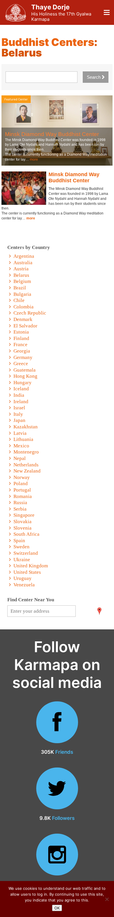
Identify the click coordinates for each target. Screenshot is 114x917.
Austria (21, 269)
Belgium (22, 281)
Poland (20, 483)
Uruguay (22, 578)
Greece (20, 363)
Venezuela (24, 585)
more (34, 159)
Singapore (23, 515)
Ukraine (21, 559)
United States (27, 572)
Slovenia (22, 528)
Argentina (23, 256)
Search (94, 77)
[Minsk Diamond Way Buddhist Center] (23, 188)
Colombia (23, 307)
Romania (22, 496)
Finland (21, 338)
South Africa (26, 534)
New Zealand (27, 471)
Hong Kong (25, 376)
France (20, 344)
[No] (107, 899)
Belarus (21, 275)
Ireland (20, 401)
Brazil (19, 288)
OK (57, 908)
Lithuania (23, 439)
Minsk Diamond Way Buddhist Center (52, 134)
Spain (19, 540)
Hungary (22, 382)
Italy (18, 414)
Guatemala (24, 370)
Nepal (19, 458)
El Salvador (25, 326)
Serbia (20, 509)
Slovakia (22, 521)
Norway (21, 477)
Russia (20, 502)
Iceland (21, 388)
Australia (22, 262)
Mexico (21, 446)
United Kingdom (30, 566)
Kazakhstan (25, 427)
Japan (19, 420)
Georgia (21, 351)
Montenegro (26, 452)
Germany (22, 357)
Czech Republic (29, 313)
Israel (19, 408)
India (18, 395)
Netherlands (26, 465)
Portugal (22, 490)
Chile (19, 300)
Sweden (21, 546)
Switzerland (25, 553)
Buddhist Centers (47, 42)
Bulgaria (22, 294)
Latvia (20, 433)
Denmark (22, 319)
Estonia (21, 332)
